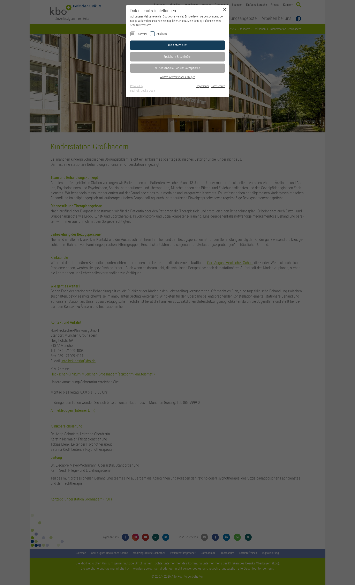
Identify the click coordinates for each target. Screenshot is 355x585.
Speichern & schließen (177, 57)
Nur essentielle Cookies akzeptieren (177, 68)
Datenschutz (218, 86)
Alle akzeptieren (177, 45)
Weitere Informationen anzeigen (177, 77)
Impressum (202, 86)
